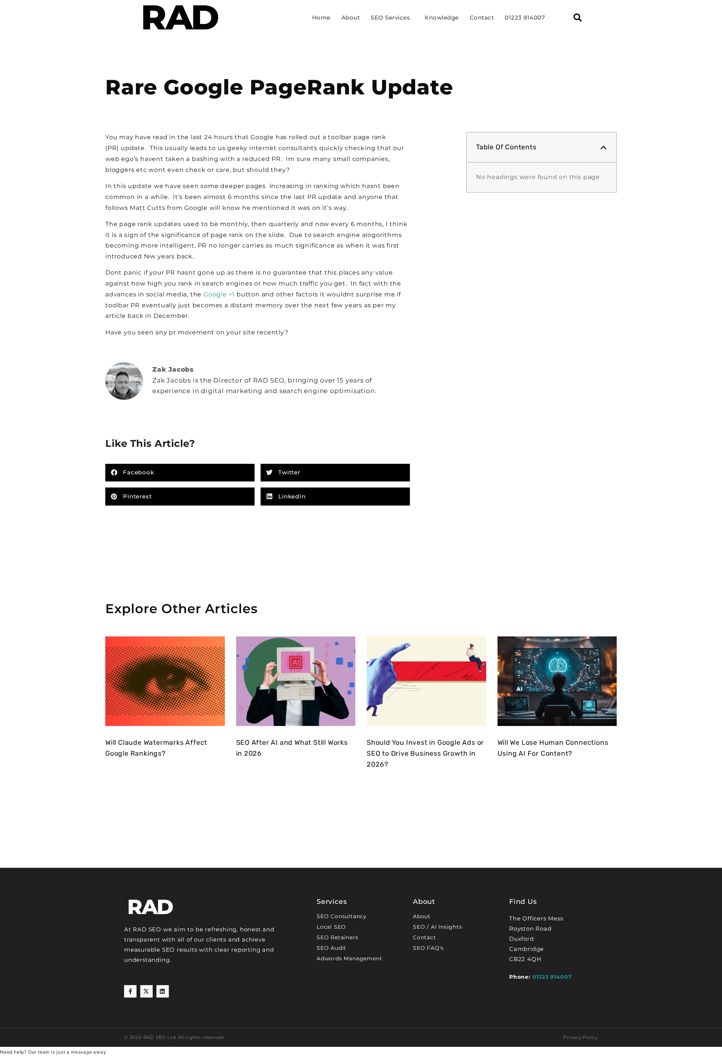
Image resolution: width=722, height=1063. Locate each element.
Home (321, 17)
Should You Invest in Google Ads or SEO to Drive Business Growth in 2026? (425, 753)
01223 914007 (525, 17)
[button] (577, 17)
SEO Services (390, 17)
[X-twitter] (146, 991)
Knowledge (442, 17)
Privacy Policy (580, 1037)
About (350, 17)
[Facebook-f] (130, 991)
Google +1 (219, 294)
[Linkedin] (162, 991)
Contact (482, 17)
